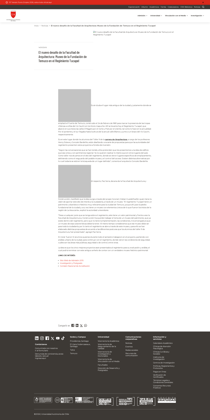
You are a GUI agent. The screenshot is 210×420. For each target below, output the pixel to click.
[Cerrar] (203, 2)
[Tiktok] (63, 338)
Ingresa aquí (40, 358)
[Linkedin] (36, 338)
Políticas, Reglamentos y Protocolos (163, 367)
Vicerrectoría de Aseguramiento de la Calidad (107, 346)
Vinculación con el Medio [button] (175, 16)
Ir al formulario (41, 351)
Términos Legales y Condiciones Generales (163, 381)
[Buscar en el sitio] (202, 7)
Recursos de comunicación (131, 354)
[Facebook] (47, 338)
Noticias (197, 7)
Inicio (36, 26)
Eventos (129, 347)
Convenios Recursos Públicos (162, 387)
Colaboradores (173, 7)
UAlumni (144, 7)
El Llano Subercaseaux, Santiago (80, 345)
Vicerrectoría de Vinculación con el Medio (109, 360)
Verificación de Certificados (159, 376)
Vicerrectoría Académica (108, 341)
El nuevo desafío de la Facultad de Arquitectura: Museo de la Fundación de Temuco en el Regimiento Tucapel (103, 26)
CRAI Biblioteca (186, 7)
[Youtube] (58, 338)
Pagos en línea (159, 372)
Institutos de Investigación (159, 358)
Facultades (103, 365)
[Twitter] (52, 338)
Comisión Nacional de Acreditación (75, 266)
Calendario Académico (163, 343)
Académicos (154, 7)
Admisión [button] (141, 16)
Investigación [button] (196, 16)
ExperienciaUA (133, 7)
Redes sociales (131, 350)
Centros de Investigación (164, 363)
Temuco (73, 353)
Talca (72, 350)
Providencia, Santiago (79, 341)
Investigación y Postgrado (71, 263)
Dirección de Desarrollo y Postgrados (109, 369)
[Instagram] (42, 338)
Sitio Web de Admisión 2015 (72, 260)
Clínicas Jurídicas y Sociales (161, 353)
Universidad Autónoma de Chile (55, 414)
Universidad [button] (155, 16)
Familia (163, 7)
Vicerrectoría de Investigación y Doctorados (105, 354)
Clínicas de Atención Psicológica (162, 347)
